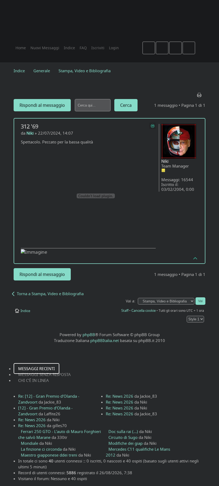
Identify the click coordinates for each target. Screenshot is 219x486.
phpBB (89, 334)
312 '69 (29, 126)
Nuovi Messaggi (44, 47)
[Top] (195, 258)
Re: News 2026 (32, 419)
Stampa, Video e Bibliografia (84, 70)
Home (20, 47)
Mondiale (29, 443)
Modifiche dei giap (125, 443)
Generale (41, 70)
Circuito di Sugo (123, 437)
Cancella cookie (143, 310)
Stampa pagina (200, 93)
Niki (30, 133)
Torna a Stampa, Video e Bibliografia (50, 293)
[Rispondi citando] (152, 125)
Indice (19, 70)
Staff (124, 310)
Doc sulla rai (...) (123, 431)
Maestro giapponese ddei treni (49, 455)
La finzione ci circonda (41, 449)
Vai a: (130, 301)
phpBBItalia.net (104, 340)
